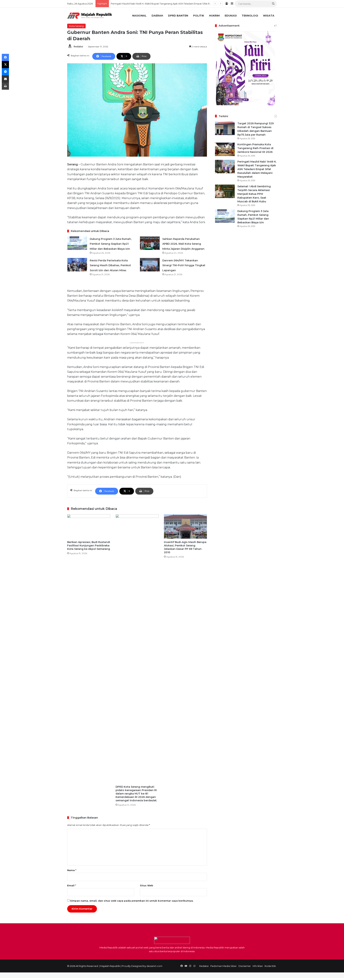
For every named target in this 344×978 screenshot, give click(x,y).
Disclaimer (244, 966)
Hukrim (214, 15)
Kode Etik (270, 966)
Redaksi (78, 46)
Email (71, 885)
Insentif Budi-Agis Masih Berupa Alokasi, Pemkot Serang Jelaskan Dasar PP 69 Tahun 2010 (185, 547)
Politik (198, 15)
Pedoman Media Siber (223, 966)
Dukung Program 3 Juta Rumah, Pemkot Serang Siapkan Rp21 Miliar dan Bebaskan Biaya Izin (111, 243)
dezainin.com (154, 966)
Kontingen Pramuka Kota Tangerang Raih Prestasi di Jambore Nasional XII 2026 (255, 148)
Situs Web (146, 885)
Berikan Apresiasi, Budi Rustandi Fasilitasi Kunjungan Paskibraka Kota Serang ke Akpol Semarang (88, 545)
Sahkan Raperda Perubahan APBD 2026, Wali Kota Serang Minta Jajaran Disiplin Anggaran (183, 243)
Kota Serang (76, 26)
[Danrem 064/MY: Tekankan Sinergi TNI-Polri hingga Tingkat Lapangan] (150, 264)
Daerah (157, 15)
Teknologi (250, 15)
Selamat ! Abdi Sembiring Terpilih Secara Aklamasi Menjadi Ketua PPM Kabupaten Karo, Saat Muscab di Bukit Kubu (177, 3)
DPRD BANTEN (178, 15)
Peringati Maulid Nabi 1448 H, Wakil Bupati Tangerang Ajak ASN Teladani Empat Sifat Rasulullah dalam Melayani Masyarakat (256, 169)
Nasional (139, 15)
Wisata (268, 15)
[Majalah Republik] (89, 15)
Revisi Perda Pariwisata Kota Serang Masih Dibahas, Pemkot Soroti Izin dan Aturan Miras (110, 265)
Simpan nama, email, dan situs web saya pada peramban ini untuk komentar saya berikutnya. (132, 900)
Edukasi (231, 15)
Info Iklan (258, 966)
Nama (71, 870)
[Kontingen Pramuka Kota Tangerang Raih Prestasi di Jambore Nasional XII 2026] (225, 149)
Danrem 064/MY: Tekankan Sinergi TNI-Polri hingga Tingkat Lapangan (183, 265)
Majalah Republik (110, 966)
